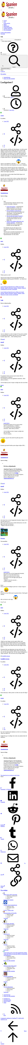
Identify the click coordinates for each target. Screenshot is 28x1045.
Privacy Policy (7, 1001)
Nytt (5, 22)
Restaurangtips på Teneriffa (10, 913)
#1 (4, 146)
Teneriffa (6, 918)
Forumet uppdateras (8, 976)
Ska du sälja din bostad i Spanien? (15, 216)
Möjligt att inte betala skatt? (10, 965)
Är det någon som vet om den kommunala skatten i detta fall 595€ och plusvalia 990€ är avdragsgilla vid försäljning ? (15, 954)
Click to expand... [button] (8, 433)
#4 (4, 373)
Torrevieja (6, 929)
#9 (4, 690)
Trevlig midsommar (8, 987)
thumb (2, 385)
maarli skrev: (7, 423)
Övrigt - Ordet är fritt (8, 910)
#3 (4, 331)
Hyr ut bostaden (7, 30)
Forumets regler (7, 1000)
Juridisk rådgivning (8, 28)
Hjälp (5, 1002)
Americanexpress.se (9, 478)
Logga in (3, 71)
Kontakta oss (7, 998)
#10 (4, 729)
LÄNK (16, 473)
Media (5, 24)
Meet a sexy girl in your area (10, 894)
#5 (4, 420)
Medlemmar (6, 26)
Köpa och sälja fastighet (9, 960)
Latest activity (7, 23)
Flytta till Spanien (8, 27)
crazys (11, 97)
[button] (12, 52)
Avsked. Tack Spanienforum (10, 905)
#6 (4, 517)
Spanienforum (4, 193)
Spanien (5, 981)
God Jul (5, 944)
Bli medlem (3, 74)
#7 (4, 569)
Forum (5, 20)
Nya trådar (4, 890)
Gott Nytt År (7, 934)
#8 (4, 638)
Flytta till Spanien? (11, 206)
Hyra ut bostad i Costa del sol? (14, 210)
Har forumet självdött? (9, 923)
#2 (4, 272)
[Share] (15, 134)
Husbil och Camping (8, 899)
